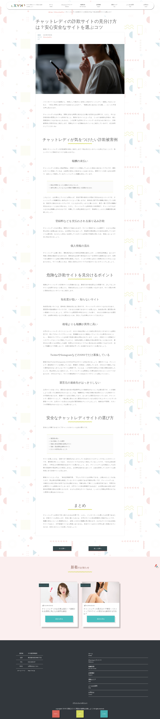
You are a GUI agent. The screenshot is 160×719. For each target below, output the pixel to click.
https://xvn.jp (31, 670)
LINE (104, 714)
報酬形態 (83, 5)
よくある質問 (130, 5)
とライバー (66, 5)
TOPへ (56, 714)
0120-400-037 (31, 662)
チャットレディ (59, 12)
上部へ (80, 714)
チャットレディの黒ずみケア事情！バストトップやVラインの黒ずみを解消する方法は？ (100, 611)
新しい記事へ (98, 548)
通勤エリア (114, 5)
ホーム (51, 5)
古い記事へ (62, 548)
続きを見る (59, 619)
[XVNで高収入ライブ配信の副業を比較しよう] (18, 5)
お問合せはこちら (33, 666)
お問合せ (146, 5)
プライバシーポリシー (80, 703)
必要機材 (98, 5)
